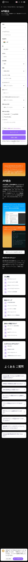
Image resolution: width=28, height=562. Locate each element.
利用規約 (9, 128)
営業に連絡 (14, 137)
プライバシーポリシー (17, 128)
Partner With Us (11, 7)
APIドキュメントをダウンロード (14, 252)
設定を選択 (8, 558)
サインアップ (14, 132)
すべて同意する (18, 559)
